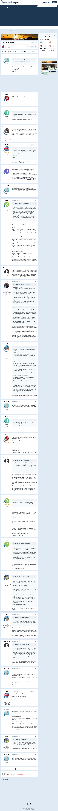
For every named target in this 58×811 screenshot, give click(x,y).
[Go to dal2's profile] (6, 577)
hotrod (6, 108)
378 (7, 65)
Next (25, 51)
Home (3, 6)
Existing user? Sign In (46, 2)
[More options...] (36, 56)
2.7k (7, 426)
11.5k (7, 210)
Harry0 (6, 281)
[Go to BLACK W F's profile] (41, 42)
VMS (7, 45)
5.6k (7, 118)
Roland (6, 200)
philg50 (6, 343)
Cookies (31, 806)
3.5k (7, 353)
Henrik (6, 416)
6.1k (7, 104)
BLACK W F (45, 41)
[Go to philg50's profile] (6, 347)
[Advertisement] (29, 18)
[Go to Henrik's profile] (6, 420)
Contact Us (27, 806)
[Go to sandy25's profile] (6, 60)
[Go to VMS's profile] (3, 46)
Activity (12, 6)
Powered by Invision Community (29, 809)
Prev (5, 51)
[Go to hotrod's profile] (6, 112)
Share (26, 46)
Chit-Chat (13, 47)
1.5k (7, 136)
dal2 (6, 573)
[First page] (2, 51)
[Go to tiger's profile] (6, 98)
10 (22, 51)
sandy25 (6, 56)
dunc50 (6, 167)
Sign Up (54, 2)
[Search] (56, 6)
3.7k (7, 154)
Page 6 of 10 (32, 51)
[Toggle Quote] (13, 59)
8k (7, 746)
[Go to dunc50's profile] (6, 171)
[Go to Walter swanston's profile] (6, 130)
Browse (7, 6)
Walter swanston (6, 126)
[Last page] (27, 51)
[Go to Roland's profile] (6, 204)
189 (7, 291)
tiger (6, 94)
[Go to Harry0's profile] (6, 285)
